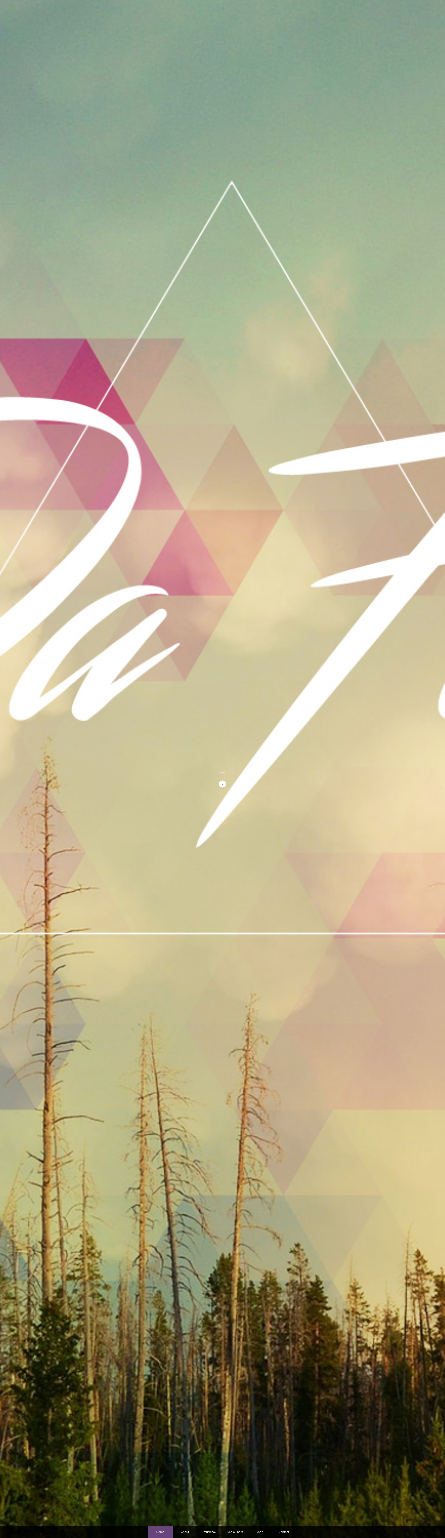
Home (160, 1532)
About (185, 1532)
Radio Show (235, 1532)
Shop (259, 1532)
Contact (284, 1532)
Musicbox (210, 1532)
